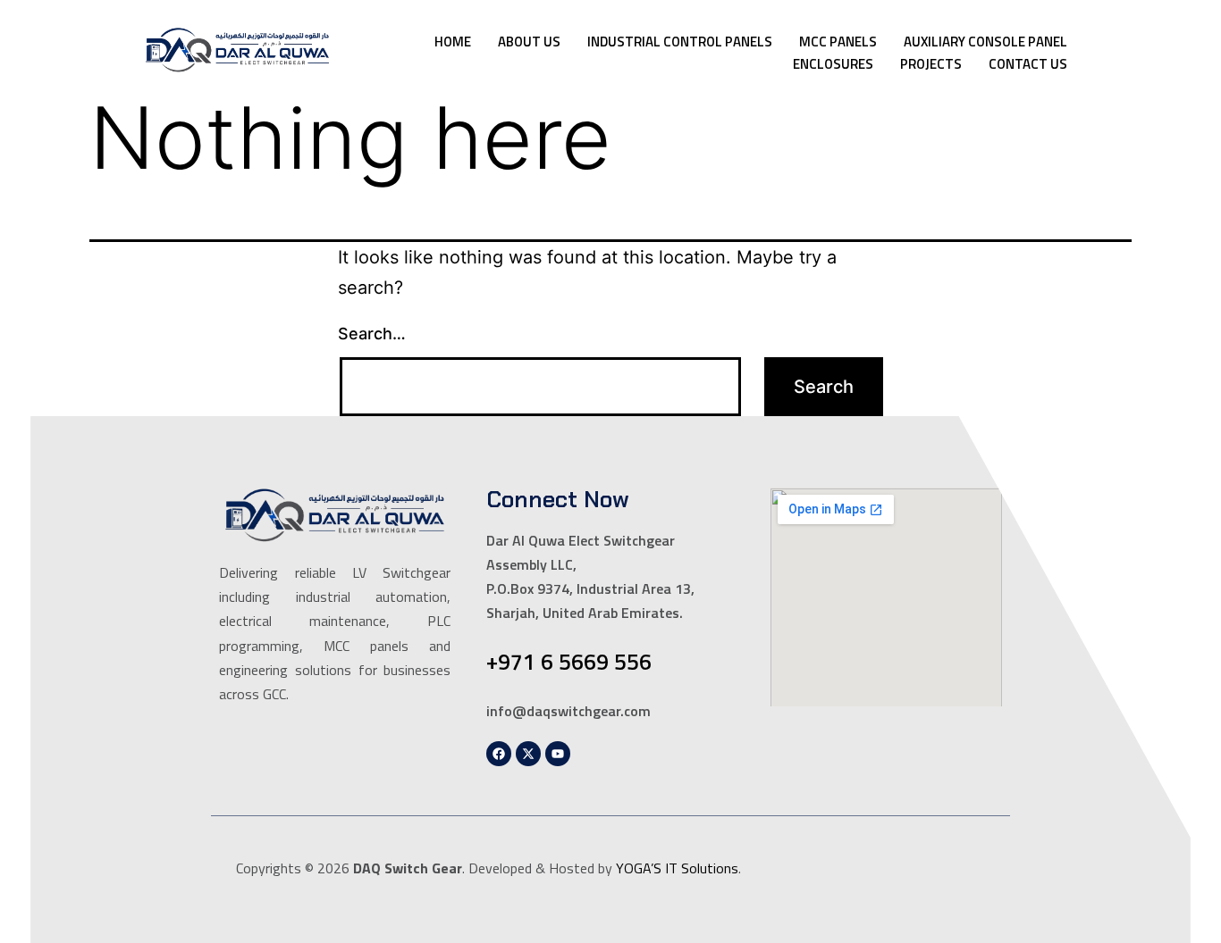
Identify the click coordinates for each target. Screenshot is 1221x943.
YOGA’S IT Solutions (677, 868)
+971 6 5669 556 (569, 662)
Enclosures (833, 64)
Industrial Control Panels (679, 41)
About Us (529, 41)
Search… (372, 333)
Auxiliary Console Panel (985, 41)
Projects (931, 64)
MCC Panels (838, 41)
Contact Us (1028, 64)
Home (452, 41)
